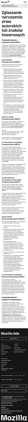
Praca (2, 350)
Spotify (24, 375)
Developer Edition (6, 360)
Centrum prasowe (6, 348)
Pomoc (16, 346)
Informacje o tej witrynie (6, 412)
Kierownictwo (5, 346)
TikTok (22, 375)
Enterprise (4, 362)
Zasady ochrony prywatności (7, 405)
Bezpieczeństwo (18, 352)
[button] (14, 6)
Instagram (18, 375)
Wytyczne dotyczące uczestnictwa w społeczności (11, 410)
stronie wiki (5, 161)
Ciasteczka (3, 407)
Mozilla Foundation (9, 396)
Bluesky (16, 375)
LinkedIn (20, 375)
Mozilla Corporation (8, 397)
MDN (2, 366)
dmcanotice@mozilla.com (16, 126)
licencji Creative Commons (6, 402)
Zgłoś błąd (17, 348)
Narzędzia (4, 364)
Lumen (7, 160)
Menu (25, 2)
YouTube (20, 380)
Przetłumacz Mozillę (20, 350)
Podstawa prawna (5, 409)
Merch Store (4, 352)
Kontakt (3, 354)
